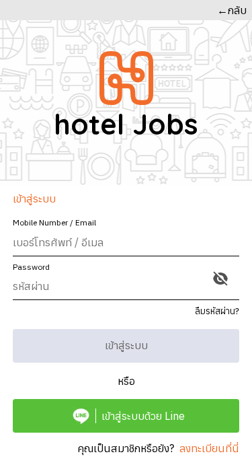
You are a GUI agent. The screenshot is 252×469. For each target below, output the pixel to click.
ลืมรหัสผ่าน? (217, 311)
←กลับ (232, 10)
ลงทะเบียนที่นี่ (209, 448)
